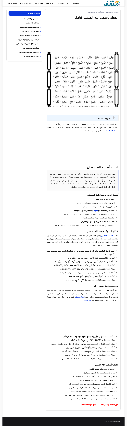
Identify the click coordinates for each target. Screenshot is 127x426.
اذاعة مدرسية (50, 3)
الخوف (95, 210)
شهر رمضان (39, 3)
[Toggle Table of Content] (114, 117)
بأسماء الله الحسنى (111, 130)
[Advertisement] (82, 35)
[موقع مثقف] (112, 2)
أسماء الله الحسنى (108, 235)
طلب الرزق (87, 300)
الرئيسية (76, 3)
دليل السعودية (63, 3)
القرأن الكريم (12, 3)
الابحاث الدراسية (26, 3)
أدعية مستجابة (80, 296)
